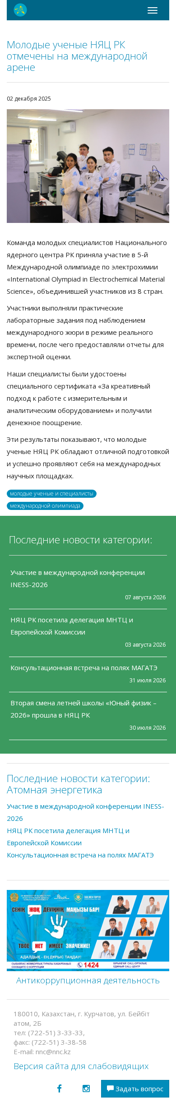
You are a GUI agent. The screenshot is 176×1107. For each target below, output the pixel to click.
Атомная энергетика (54, 790)
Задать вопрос (138, 1088)
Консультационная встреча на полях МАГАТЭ (83, 667)
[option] (88, 166)
